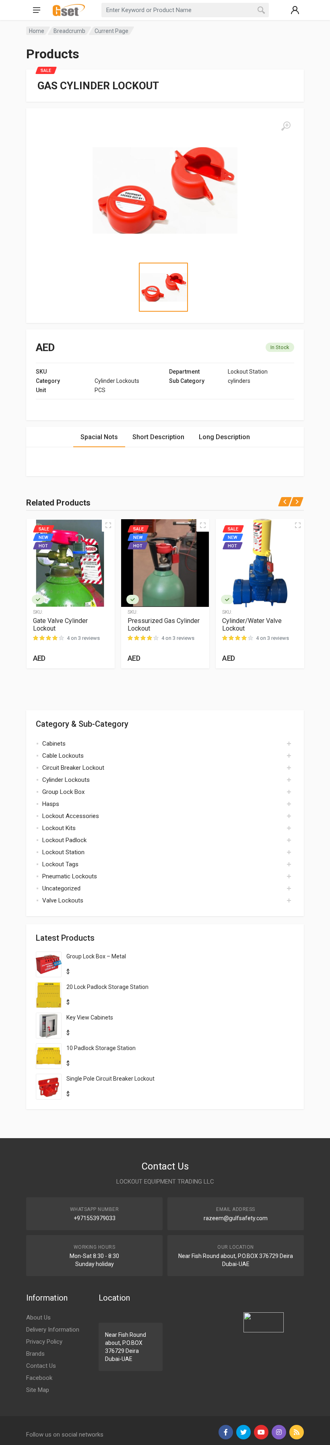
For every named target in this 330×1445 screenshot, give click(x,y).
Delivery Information (52, 1329)
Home (36, 31)
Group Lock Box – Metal (96, 956)
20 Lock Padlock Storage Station (107, 987)
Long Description (224, 437)
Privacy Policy (44, 1341)
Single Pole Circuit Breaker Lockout (110, 1078)
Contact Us (41, 1365)
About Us (38, 1317)
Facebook (39, 1377)
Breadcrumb (69, 31)
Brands (35, 1353)
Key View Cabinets (89, 1017)
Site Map (37, 1390)
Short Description (158, 437)
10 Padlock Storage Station (101, 1048)
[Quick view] (108, 525)
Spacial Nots (99, 437)
